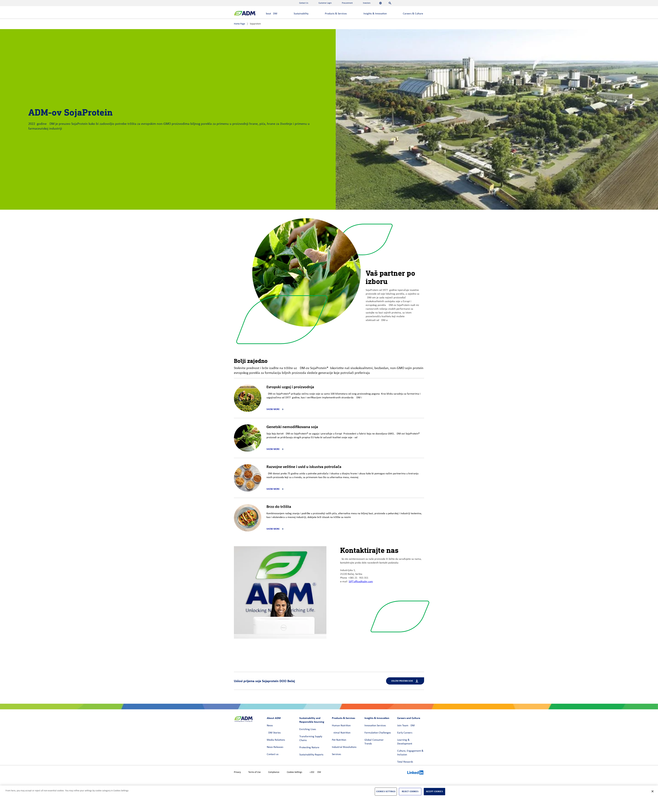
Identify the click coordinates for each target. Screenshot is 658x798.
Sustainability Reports (311, 754)
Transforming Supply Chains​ (310, 738)
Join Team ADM (406, 725)
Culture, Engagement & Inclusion (410, 753)
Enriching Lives (307, 729)
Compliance (273, 772)
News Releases (275, 747)
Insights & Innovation (375, 13)
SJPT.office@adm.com (361, 581)
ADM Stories (274, 732)
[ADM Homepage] (245, 13)
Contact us (272, 754)
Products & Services (336, 13)
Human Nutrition (341, 725)
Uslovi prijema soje (402, 680)
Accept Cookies (434, 791)
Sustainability (301, 13)
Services (336, 754)
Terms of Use (254, 772)
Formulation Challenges (377, 732)
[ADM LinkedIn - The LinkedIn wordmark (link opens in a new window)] (415, 773)
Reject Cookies (410, 791)
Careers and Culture (408, 718)
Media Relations (276, 740)
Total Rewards (405, 762)
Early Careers (404, 732)
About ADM (270, 13)
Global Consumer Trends (374, 742)
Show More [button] (273, 409)
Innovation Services (375, 725)
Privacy (237, 772)
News (270, 725)
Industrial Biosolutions (344, 747)
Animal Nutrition (341, 732)
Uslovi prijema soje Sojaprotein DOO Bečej (264, 681)
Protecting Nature (309, 747)
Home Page (239, 24)
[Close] (652, 791)
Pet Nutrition (339, 740)
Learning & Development (404, 742)
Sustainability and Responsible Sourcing (311, 719)
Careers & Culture (413, 13)
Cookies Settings (294, 772)
